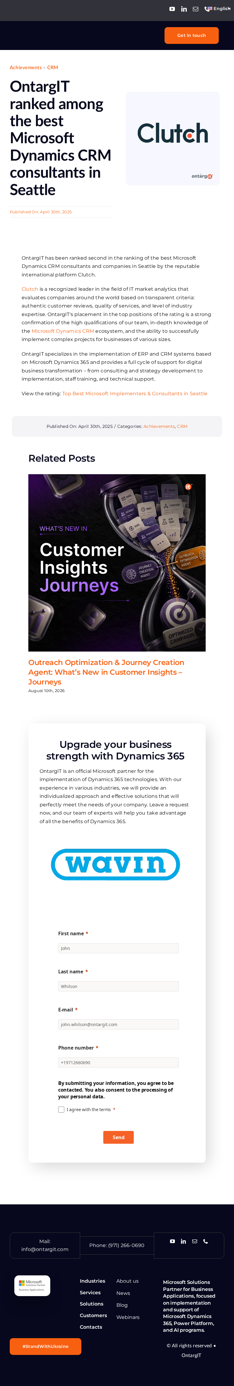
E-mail (65, 1009)
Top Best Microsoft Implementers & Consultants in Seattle (134, 393)
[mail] (195, 9)
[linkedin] (184, 9)
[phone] (207, 9)
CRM (52, 67)
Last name (70, 971)
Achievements (26, 67)
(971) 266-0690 (126, 1245)
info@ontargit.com (45, 1249)
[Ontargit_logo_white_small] (38, 31)
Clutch (30, 289)
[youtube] (172, 9)
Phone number (76, 1047)
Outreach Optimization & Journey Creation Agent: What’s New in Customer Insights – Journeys (106, 672)
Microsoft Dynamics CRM (63, 331)
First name (71, 933)
